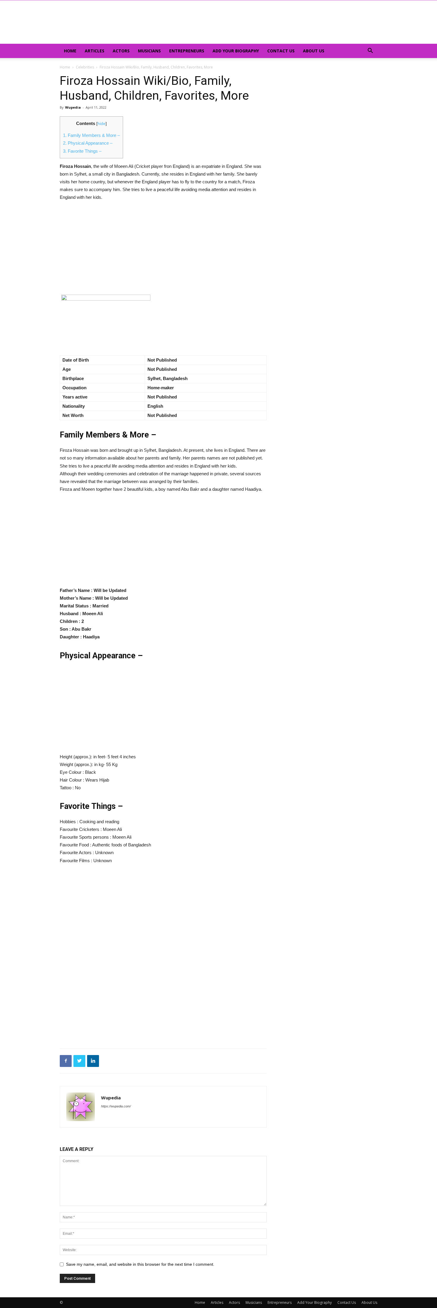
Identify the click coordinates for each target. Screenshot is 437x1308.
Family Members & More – (91, 135)
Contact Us (281, 51)
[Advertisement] (163, 250)
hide (102, 123)
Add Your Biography (236, 51)
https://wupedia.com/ (116, 1106)
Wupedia (73, 107)
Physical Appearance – (87, 143)
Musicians (149, 51)
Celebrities (85, 67)
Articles (94, 51)
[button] (370, 51)
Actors (121, 51)
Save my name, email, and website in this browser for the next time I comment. (140, 1264)
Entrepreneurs (186, 51)
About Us (313, 51)
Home (70, 51)
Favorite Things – (82, 151)
